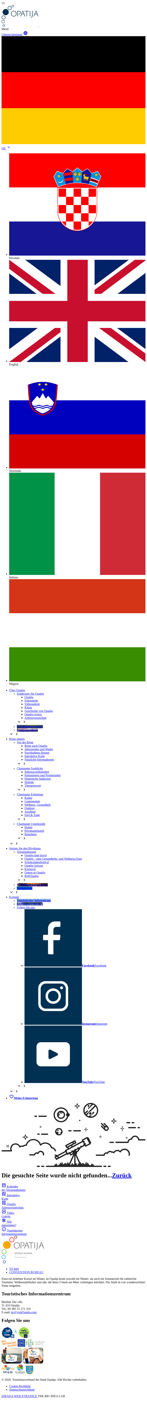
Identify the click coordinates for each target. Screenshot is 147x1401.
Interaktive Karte (34, 756)
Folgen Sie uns (26, 907)
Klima (28, 707)
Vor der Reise (25, 742)
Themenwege (32, 785)
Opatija (28, 697)
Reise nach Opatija (35, 745)
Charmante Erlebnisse (30, 794)
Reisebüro (30, 834)
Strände (29, 782)
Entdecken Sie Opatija (30, 693)
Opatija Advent (33, 865)
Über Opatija (17, 690)
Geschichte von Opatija (38, 711)
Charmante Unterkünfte (31, 824)
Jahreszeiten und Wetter (38, 749)
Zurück (122, 1175)
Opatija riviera (33, 714)
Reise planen (17, 739)
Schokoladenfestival (36, 862)
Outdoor (29, 808)
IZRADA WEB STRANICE (20, 1396)
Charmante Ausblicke (30, 768)
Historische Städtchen (37, 778)
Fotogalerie (31, 700)
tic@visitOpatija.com (24, 1312)
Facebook (94, 965)
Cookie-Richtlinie (20, 1386)
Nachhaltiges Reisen (36, 752)
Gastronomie (32, 801)
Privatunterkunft (34, 830)
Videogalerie (32, 704)
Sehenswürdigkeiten (36, 771)
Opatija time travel (35, 855)
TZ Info (14, 1268)
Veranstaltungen (26, 851)
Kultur (28, 797)
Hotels (28, 827)
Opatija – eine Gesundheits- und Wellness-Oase (53, 858)
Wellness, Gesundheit (37, 804)
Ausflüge (30, 811)
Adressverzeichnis (35, 717)
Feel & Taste (32, 815)
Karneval (30, 869)
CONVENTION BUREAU (26, 1272)
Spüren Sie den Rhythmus (25, 848)
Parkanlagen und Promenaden (42, 775)
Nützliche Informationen (39, 759)
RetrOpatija (31, 876)
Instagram (94, 1023)
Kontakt (14, 897)
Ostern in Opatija (34, 872)
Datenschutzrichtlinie (22, 1389)
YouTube (93, 1082)
